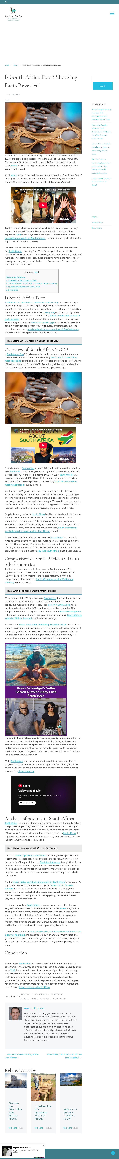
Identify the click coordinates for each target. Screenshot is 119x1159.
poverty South (57, 994)
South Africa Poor (15, 354)
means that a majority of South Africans (25, 238)
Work (16, 65)
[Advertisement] (59, 41)
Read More (13, 1128)
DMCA (94, 217)
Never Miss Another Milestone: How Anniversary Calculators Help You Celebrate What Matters (101, 132)
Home (7, 65)
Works (63, 908)
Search (102, 86)
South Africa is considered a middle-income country (31, 302)
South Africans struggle (43, 322)
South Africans (59, 999)
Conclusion (12, 290)
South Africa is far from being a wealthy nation (42, 624)
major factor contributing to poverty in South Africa (39, 882)
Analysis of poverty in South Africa (23, 286)
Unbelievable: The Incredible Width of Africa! (43, 1112)
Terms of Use (97, 228)
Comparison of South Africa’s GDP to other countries (31, 283)
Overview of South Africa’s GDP (21, 280)
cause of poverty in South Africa (31, 855)
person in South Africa (59, 605)
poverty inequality (41, 994)
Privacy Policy (97, 222)
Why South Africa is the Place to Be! (70, 1114)
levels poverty (26, 994)
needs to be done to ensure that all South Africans (53, 329)
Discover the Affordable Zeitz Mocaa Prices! (15, 1111)
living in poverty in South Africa (34, 987)
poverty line (48, 312)
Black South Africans (50, 862)
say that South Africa (48, 551)
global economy (26, 771)
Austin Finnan (14, 95)
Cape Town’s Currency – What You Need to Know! (101, 181)
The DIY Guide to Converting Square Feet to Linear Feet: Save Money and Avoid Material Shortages (101, 166)
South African (15, 251)
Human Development (70, 611)
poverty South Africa (29, 999)
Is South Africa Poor (15, 277)
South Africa (28, 468)
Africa (14, 165)
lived (18, 234)
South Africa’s (66, 474)
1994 (13, 970)
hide (36, 272)
